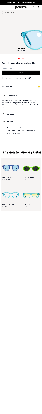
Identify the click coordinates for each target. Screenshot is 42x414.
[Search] (33, 7)
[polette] (21, 7)
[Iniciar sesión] (39, 7)
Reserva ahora (30, 2)
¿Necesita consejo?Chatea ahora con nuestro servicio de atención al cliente (20, 130)
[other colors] (38, 87)
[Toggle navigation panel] (3, 7)
